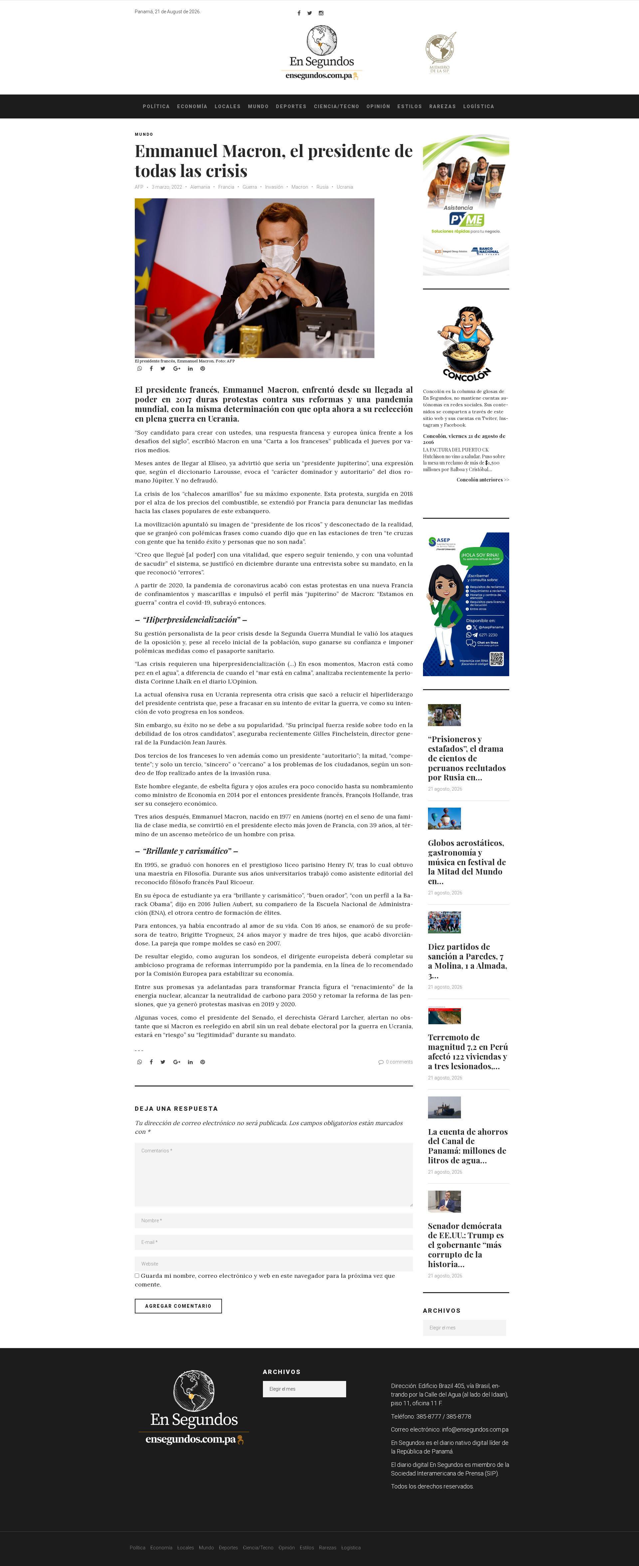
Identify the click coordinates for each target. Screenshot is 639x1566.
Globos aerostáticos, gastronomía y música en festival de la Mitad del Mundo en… (467, 861)
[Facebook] (299, 13)
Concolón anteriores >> (483, 480)
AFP (139, 187)
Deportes (291, 106)
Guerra (250, 187)
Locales (228, 106)
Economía (192, 106)
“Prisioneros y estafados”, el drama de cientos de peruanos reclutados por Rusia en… (467, 757)
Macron (300, 187)
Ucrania (345, 187)
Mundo (258, 106)
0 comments (399, 1062)
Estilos (409, 106)
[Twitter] (310, 13)
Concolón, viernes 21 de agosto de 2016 (464, 439)
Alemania (200, 187)
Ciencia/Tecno (336, 106)
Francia (226, 187)
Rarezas (442, 106)
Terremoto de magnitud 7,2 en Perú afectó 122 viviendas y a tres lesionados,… (468, 1051)
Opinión (378, 106)
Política (156, 106)
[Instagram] (321, 13)
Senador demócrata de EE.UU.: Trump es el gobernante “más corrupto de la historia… (466, 1244)
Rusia (322, 187)
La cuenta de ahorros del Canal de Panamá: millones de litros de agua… (468, 1145)
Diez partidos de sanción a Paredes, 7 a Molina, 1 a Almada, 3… (467, 960)
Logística (479, 106)
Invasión (274, 187)
